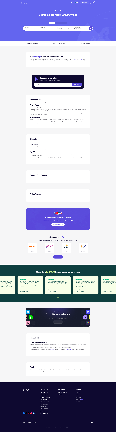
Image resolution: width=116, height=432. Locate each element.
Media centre (78, 397)
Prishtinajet (68, 349)
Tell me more (57, 322)
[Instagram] (31, 414)
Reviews (77, 394)
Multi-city (64, 22)
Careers (77, 399)
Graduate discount (44, 413)
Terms (29, 422)
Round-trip (52, 22)
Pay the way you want (45, 397)
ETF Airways (80, 59)
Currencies (42, 410)
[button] (72, 2)
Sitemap (34, 422)
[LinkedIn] (34, 414)
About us (78, 392)
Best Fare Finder (44, 404)
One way (58, 22)
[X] (26, 414)
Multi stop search (44, 408)
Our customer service (45, 401)
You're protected (44, 399)
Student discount (44, 411)
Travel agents (43, 403)
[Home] (24, 2)
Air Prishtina (52, 349)
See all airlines (57, 256)
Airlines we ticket (44, 392)
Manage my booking (62, 392)
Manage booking (85, 2)
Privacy (24, 422)
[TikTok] (29, 414)
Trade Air (74, 59)
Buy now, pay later (44, 394)
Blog (76, 396)
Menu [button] (93, 2)
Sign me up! (77, 84)
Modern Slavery (79, 401)
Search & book (43, 406)
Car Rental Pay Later (45, 396)
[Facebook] (24, 414)
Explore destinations (57, 224)
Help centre (60, 394)
